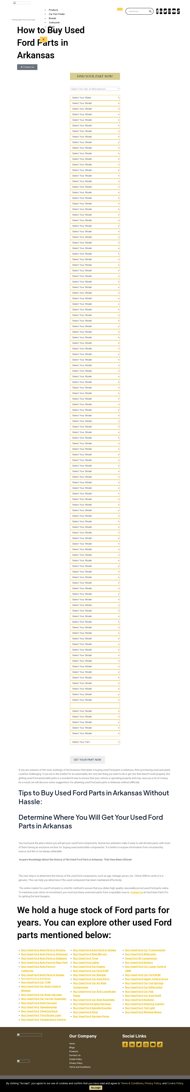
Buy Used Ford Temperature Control (43, 1019)
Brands (52, 18)
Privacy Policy (153, 1083)
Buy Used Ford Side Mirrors (90, 954)
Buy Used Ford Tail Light (140, 1008)
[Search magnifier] (150, 11)
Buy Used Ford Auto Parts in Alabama (44, 958)
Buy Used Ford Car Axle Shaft (143, 995)
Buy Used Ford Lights (86, 962)
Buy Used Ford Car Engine (89, 966)
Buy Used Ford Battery (139, 962)
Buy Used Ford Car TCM (35, 982)
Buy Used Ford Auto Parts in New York (44, 962)
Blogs (52, 26)
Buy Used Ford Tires (85, 958)
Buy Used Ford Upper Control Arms (146, 979)
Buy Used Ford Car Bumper (89, 975)
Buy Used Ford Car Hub (139, 991)
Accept (96, 1087)
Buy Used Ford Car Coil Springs (144, 983)
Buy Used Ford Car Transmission (145, 950)
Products (53, 10)
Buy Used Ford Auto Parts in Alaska (42, 975)
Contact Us (55, 31)
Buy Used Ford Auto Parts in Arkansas (44, 954)
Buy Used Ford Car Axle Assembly (94, 999)
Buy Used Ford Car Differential (143, 987)
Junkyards (54, 22)
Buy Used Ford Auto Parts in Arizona (43, 950)
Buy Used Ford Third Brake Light (41, 1015)
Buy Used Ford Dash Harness (39, 1003)
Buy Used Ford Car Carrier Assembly (43, 998)
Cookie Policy (175, 1083)
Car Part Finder (57, 14)
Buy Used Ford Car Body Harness (41, 994)
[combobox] (95, 89)
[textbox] (95, 89)
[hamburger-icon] (120, 9)
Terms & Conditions (132, 1083)
